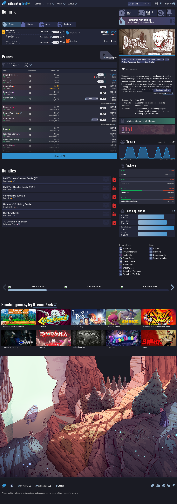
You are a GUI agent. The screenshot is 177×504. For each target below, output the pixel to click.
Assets (156, 248)
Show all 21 (59, 156)
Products (157, 252)
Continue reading (162, 90)
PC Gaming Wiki (130, 252)
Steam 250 (128, 265)
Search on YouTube (131, 274)
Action (138, 59)
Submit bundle (159, 255)
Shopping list (111, 58)
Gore (153, 59)
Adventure (146, 59)
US (25, 486)
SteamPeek (128, 258)
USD (44, 486)
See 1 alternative (107, 103)
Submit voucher (160, 258)
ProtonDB (127, 255)
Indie (167, 59)
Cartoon (140, 62)
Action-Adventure (129, 62)
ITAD (96, 120)
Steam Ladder (129, 261)
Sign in (168, 4)
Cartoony (160, 59)
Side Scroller (150, 62)
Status (61, 486)
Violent (125, 59)
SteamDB (127, 248)
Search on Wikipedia (132, 271)
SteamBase (128, 268)
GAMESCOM (93, 99)
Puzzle (131, 59)
